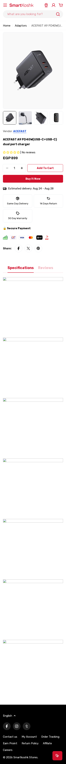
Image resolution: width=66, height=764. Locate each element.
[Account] (53, 5)
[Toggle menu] (5, 5)
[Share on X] (28, 248)
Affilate (47, 743)
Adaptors (21, 25)
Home (6, 25)
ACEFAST (19, 131)
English (7, 715)
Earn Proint (10, 743)
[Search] (58, 14)
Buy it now (33, 178)
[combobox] (33, 14)
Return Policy (30, 743)
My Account (29, 736)
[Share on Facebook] (18, 248)
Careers (7, 750)
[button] (11, 152)
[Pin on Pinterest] (38, 248)
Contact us (10, 736)
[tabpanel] (33, 488)
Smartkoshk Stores (25, 757)
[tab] (21, 269)
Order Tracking (50, 736)
